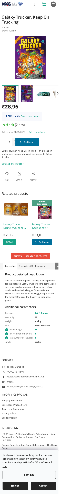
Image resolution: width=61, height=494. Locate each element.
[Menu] (53, 4)
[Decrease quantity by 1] (13, 144)
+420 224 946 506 (15, 372)
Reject (15, 486)
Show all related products (30, 256)
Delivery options (37, 132)
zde (5, 466)
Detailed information (12, 164)
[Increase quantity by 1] (13, 140)
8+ (36, 329)
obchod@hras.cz (15, 367)
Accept (43, 486)
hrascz (10, 382)
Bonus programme (30, 116)
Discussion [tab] (40, 266)
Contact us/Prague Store (14, 405)
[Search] (35, 4)
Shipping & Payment (12, 400)
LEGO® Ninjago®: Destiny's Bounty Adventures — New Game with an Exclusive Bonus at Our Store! (28, 436)
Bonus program (9, 418)
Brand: (9, 30)
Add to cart (29, 142)
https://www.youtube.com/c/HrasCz (25, 386)
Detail (10, 242)
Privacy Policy (9, 413)
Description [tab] (10, 266)
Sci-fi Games (41, 313)
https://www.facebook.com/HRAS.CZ (25, 376)
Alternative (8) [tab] (26, 266)
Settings (29, 475)
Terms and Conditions (13, 409)
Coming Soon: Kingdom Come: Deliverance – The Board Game (29, 447)
